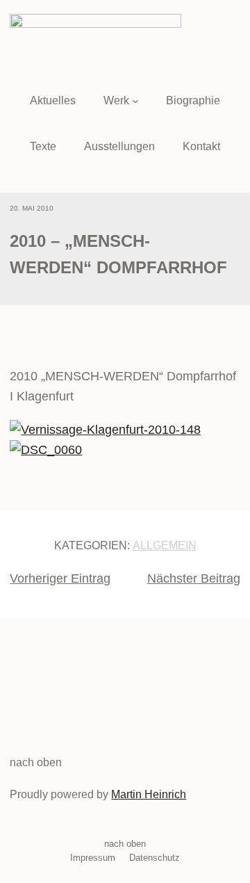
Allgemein (165, 545)
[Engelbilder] (46, 450)
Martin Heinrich (148, 794)
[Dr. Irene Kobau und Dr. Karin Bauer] (105, 430)
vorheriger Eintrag (60, 578)
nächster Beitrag (193, 578)
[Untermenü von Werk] (135, 100)
